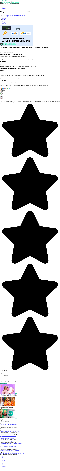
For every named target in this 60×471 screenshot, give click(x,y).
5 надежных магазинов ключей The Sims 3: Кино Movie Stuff (9, 433)
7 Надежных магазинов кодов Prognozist (6, 441)
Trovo (2, 6)
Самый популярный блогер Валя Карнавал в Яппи (7, 406)
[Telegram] (9, 88)
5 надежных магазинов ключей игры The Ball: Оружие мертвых (9, 431)
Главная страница (2, 9)
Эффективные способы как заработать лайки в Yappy (8, 394)
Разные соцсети (4, 8)
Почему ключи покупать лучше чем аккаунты (8, 16)
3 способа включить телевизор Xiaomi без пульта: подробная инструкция (11, 443)
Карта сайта (3, 457)
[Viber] (6, 88)
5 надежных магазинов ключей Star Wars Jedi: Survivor (8, 436)
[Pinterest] (4, 88)
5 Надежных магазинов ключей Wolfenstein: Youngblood (8, 424)
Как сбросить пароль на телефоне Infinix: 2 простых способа (9, 444)
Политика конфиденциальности (6, 459)
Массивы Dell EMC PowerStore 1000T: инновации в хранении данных (10, 448)
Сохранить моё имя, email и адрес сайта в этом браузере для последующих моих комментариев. (15, 381)
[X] (5, 88)
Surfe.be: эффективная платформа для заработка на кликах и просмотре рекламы (12, 453)
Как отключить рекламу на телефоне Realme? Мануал (8, 446)
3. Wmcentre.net (4, 22)
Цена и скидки (4, 18)
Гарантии (3, 19)
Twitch (3, 7)
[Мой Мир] (3, 88)
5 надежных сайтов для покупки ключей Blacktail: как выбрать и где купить (13, 15)
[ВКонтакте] (0, 88)
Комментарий (2, 380)
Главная (3, 5)
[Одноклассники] (1, 88)
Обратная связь (4, 458)
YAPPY (3, 464)
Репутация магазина (5, 17)
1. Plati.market (4, 20)
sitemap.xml (3, 460)
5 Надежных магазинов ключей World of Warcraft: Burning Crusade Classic (11, 426)
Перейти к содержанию (3, 0)
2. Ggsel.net (3, 21)
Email (1, 373)
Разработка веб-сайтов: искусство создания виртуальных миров (9, 450)
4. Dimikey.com (4, 23)
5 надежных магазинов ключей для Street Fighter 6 (7, 438)
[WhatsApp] (7, 88)
